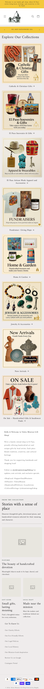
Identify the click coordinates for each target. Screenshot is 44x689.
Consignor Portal (11, 663)
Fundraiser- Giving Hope (21, 230)
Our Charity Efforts (12, 630)
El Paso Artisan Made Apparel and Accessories (22, 181)
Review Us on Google (13, 657)
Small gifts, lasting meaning (9, 607)
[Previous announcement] (4, 29)
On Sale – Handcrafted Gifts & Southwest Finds (22, 419)
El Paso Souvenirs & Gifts (20, 133)
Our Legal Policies (12, 641)
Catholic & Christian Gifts (20, 86)
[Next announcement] (39, 29)
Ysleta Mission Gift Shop (18, 688)
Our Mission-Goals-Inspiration (16, 652)
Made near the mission (32, 605)
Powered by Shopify (32, 688)
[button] (5, 16)
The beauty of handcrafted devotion (18, 566)
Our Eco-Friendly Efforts (14, 635)
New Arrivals (20, 371)
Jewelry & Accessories (20, 324)
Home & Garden (20, 277)
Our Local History (11, 646)
